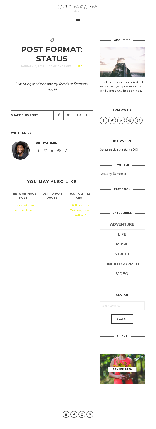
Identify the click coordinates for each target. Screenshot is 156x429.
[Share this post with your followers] (68, 115)
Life (79, 66)
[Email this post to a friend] (88, 115)
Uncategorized (122, 264)
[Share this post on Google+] (78, 115)
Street (122, 254)
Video (122, 274)
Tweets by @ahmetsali (113, 174)
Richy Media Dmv (78, 7)
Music (122, 244)
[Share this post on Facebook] (58, 115)
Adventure (122, 224)
